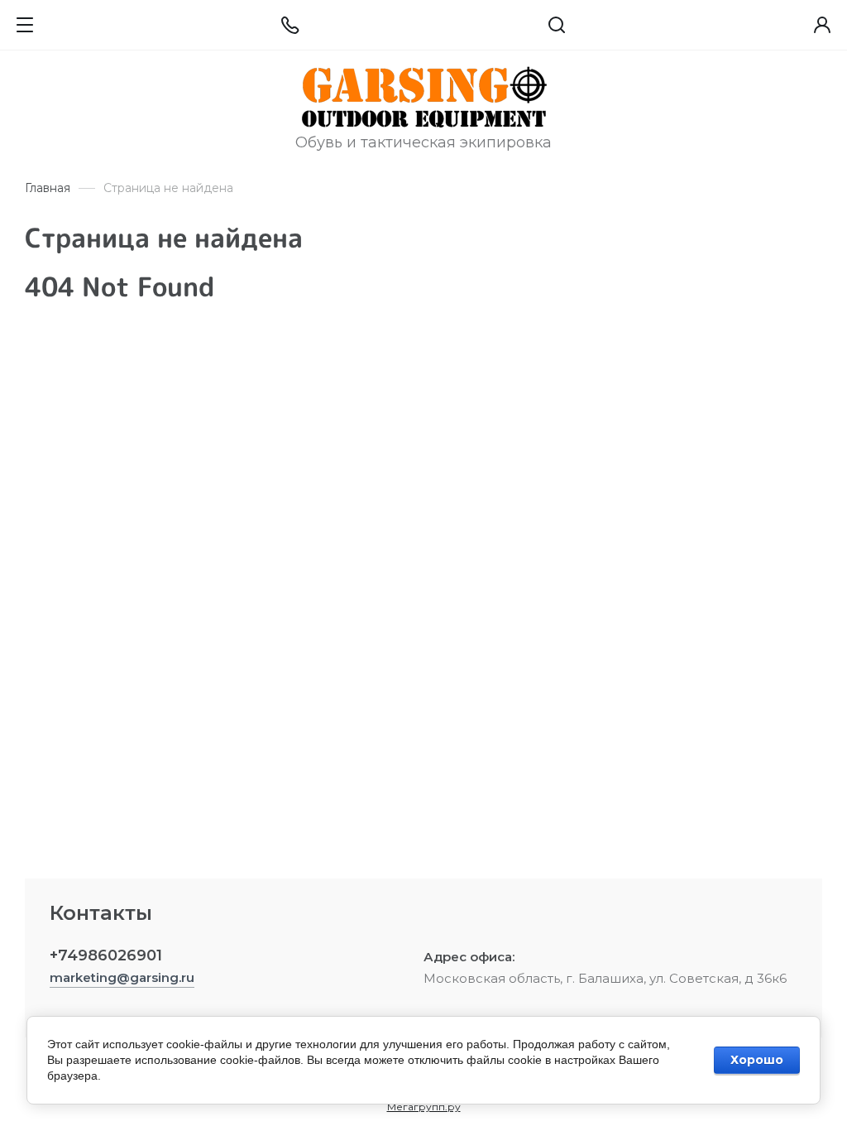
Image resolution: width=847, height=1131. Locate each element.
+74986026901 (106, 955)
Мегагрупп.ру (424, 1106)
